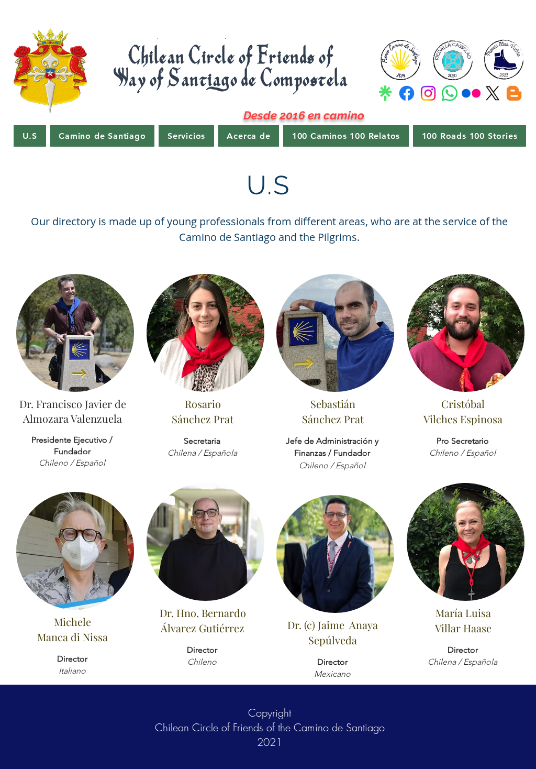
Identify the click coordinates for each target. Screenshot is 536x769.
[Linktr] (385, 93)
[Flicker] (471, 93)
